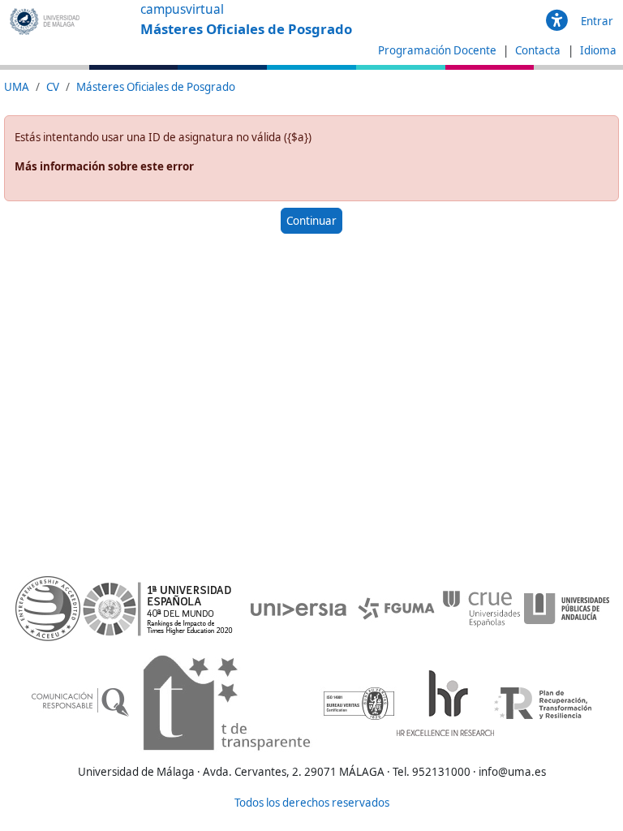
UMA (16, 87)
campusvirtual (182, 9)
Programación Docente (437, 50)
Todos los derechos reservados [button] (311, 802)
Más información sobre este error (104, 166)
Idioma (598, 50)
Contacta (539, 50)
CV (52, 87)
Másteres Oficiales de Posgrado (155, 87)
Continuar (311, 220)
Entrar (597, 21)
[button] (556, 21)
